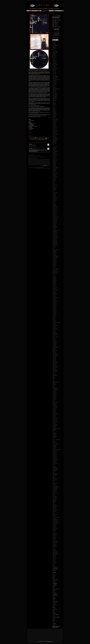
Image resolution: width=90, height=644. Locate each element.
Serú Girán (54, 492)
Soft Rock (54, 619)
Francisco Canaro (55, 219)
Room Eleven (54, 466)
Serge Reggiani (31, 138)
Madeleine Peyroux (55, 350)
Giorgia (54, 248)
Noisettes (54, 401)
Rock (54, 613)
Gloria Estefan (54, 255)
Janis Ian (54, 286)
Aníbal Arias (54, 69)
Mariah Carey (54, 360)
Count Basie (54, 158)
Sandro (54, 482)
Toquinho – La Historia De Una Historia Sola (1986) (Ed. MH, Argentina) (56, 20)
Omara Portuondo (55, 402)
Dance (54, 576)
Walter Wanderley (55, 553)
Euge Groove (54, 203)
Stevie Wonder (55, 511)
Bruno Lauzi (54, 116)
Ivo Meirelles (54, 279)
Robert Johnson (55, 456)
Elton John (54, 194)
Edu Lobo (54, 187)
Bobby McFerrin (55, 113)
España (54, 581)
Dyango (54, 183)
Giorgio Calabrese (55, 249)
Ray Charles (54, 448)
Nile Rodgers (54, 396)
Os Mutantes (54, 404)
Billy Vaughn (54, 103)
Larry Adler (54, 323)
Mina (53, 378)
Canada (54, 574)
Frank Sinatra (54, 223)
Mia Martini (54, 368)
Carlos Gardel (54, 124)
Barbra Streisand (55, 89)
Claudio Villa (54, 152)
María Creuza (54, 357)
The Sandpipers (55, 525)
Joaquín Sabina (55, 294)
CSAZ (44, 641)
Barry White (54, 90)
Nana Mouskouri (55, 387)
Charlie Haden (55, 141)
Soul (54, 620)
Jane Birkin (54, 285)
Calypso (54, 573)
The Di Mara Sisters (55, 520)
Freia (30, 148)
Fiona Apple (54, 210)
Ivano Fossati (54, 276)
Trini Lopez (54, 543)
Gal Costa (54, 229)
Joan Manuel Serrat (55, 289)
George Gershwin (55, 232)
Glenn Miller (54, 254)
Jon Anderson (54, 305)
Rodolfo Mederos (55, 463)
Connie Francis (55, 157)
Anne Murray (54, 72)
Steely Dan (54, 508)
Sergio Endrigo (55, 490)
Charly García (54, 143)
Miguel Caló (54, 374)
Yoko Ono (54, 561)
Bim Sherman (54, 104)
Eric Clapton (54, 201)
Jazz (54, 599)
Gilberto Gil (54, 246)
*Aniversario (54, 43)
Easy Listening (55, 579)
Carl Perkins (54, 123)
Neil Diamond (54, 392)
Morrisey (54, 383)
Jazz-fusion (55, 601)
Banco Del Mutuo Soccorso (56, 88)
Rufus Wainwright (55, 474)
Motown (54, 385)
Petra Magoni (54, 429)
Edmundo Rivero (55, 186)
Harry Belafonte (55, 259)
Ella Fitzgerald (54, 193)
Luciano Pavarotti (55, 342)
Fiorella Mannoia (55, 211)
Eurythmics (54, 204)
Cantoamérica (54, 122)
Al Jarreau (54, 54)
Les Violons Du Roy (55, 329)
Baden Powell (54, 86)
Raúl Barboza (54, 446)
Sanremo (54, 484)
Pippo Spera (54, 437)
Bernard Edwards (55, 95)
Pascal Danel (54, 410)
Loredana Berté (55, 334)
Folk (54, 587)
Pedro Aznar (54, 420)
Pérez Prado (54, 422)
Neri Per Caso (54, 393)
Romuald (54, 464)
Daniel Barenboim (55, 160)
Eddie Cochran (55, 184)
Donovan (54, 177)
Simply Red (54, 500)
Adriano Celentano (55, 51)
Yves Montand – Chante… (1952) (55, 23)
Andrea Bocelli (55, 63)
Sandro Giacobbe (55, 483)
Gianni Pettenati (55, 241)
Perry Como (54, 423)
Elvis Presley (54, 195)
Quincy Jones (54, 445)
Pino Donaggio (55, 436)
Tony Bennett (54, 537)
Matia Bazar (54, 365)
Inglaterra (55, 594)
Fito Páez (54, 212)
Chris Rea (54, 149)
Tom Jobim (54, 535)
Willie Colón (54, 555)
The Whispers (54, 529)
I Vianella (54, 267)
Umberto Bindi (54, 545)
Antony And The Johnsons (56, 79)
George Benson (55, 231)
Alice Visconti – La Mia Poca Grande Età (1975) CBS (42, 168)
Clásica (54, 575)
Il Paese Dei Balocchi (55, 268)
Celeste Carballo (55, 134)
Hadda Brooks (54, 258)
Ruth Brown (54, 475)
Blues (54, 570)
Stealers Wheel (55, 507)
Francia (54, 590)
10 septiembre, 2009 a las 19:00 (32, 144)
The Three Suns (55, 528)
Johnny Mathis (55, 304)
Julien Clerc (54, 314)
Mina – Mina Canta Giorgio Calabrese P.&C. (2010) (56, 26)
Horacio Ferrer (55, 265)
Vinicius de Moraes (55, 552)
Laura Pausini (54, 324)
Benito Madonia (55, 94)
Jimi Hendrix (54, 288)
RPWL (53, 472)
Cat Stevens (54, 132)
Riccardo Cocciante (55, 454)
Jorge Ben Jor (54, 306)
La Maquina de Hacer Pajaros (56, 322)
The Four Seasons (55, 521)
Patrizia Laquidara (55, 413)
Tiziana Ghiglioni (55, 534)
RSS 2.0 (48, 138)
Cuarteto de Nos (55, 159)
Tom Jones (54, 536)
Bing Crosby (54, 105)
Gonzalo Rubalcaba (55, 256)
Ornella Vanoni (55, 403)
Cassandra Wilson (55, 131)
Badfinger (54, 87)
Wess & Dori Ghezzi (55, 554)
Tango (53, 516)
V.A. (53, 547)
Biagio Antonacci (55, 98)
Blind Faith (54, 107)
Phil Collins (54, 432)
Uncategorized (55, 546)
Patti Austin (54, 414)
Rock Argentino (56, 614)
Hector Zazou (54, 264)
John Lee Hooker (55, 297)
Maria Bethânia (55, 356)
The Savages (54, 526)
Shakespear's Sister (55, 493)
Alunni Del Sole (55, 60)
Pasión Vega (54, 411)
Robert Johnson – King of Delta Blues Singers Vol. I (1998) (36, 167)
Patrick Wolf (54, 412)
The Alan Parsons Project (56, 517)
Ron (53, 465)
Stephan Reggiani (55, 509)
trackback (41, 139)
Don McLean (54, 174)
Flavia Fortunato (55, 213)
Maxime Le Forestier (55, 366)
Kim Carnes (54, 321)
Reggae (54, 611)
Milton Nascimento (55, 375)
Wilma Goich (54, 556)
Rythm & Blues (56, 617)
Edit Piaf (54, 185)
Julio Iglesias (54, 316)
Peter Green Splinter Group (56, 428)
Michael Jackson (55, 369)
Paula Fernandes (55, 419)
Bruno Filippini (55, 115)
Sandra (54, 481)
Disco (54, 578)
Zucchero (54, 563)
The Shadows (54, 527)
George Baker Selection (56, 230)
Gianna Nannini (55, 238)
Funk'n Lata (54, 228)
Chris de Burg (54, 148)
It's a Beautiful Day (55, 271)
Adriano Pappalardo (55, 52)
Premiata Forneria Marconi (56, 439)
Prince (53, 440)
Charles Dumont (55, 139)
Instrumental (55, 595)
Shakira (54, 494)
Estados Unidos (55, 584)
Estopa (54, 202)
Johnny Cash (54, 303)
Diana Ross (54, 169)
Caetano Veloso (55, 121)
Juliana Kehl (54, 313)
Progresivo (55, 609)
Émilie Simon (54, 196)
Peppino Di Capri (55, 421)
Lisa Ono (54, 331)
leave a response (37, 139)
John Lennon (54, 298)
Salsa (54, 618)
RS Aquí (30, 133)
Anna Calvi (54, 71)
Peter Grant (54, 427)
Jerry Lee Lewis (55, 287)
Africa (54, 565)
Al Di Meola (54, 53)
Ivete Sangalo (54, 278)
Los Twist (54, 338)
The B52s (54, 518)
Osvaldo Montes (55, 405)
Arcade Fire (54, 80)
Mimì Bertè (54, 377)
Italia (54, 598)
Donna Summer (55, 176)
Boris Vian (54, 114)
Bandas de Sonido (55, 569)
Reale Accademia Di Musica (56, 449)
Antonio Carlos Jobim (55, 77)
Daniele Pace (54, 161)
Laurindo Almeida (55, 325)
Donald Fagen (54, 175)
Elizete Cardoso (55, 192)
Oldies (54, 606)
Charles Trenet (55, 140)
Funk (54, 591)
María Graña (54, 359)
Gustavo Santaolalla (55, 257)
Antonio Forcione (55, 78)
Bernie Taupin (54, 97)
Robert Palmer (55, 457)
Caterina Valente (55, 133)
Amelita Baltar (54, 61)
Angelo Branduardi (55, 68)
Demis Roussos (55, 168)
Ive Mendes (54, 277)
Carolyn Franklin (55, 130)
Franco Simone (55, 221)
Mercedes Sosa (55, 367)
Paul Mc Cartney (55, 418)
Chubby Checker (55, 150)
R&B (53, 610)
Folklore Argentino (56, 588)
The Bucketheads (55, 519)
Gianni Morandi (55, 239)
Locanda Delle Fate (55, 333)
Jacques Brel (54, 280)
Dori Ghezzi (54, 178)
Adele (53, 50)
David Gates (54, 165)
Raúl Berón (54, 447)
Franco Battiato (55, 220)
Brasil (54, 572)
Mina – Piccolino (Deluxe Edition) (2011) (55, 22)
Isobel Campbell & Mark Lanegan (56, 270)
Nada (53, 386)
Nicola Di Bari (54, 395)
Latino (54, 603)
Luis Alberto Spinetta (55, 347)
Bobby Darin (54, 112)
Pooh (53, 438)
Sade (53, 476)
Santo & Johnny (55, 485)
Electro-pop (55, 580)
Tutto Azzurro (54, 544)
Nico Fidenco (54, 394)
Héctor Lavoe (54, 263)
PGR (53, 431)
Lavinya (51, 641)
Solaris (54, 503)
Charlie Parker (55, 142)
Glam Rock (54, 592)
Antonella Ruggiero (55, 76)
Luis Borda (54, 348)
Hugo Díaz (54, 266)
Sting (53, 512)
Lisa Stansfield (55, 332)
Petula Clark (54, 430)
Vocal (54, 624)
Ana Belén (54, 62)
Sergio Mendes (55, 491)
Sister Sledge (54, 501)
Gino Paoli (54, 247)
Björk (53, 106)
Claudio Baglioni (55, 151)
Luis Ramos (54, 349)
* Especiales (54, 42)
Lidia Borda (54, 330)
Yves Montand (54, 562)
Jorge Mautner (55, 307)
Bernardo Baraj (55, 96)
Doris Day (54, 179)
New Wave (54, 604)
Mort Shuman (54, 384)
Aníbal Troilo (54, 70)
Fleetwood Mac (55, 214)
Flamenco (54, 586)
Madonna (54, 351)
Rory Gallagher (55, 467)
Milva (53, 376)
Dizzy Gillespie (55, 170)
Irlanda (54, 596)
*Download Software (55, 45)
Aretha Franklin (55, 81)
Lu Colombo (54, 341)
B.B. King (54, 85)
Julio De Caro (54, 315)
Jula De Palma (55, 312)
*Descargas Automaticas (56, 44)
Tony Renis (54, 538)
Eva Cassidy (54, 205)
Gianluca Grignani (55, 237)
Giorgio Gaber (54, 250)
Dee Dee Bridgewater (55, 167)
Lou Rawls (54, 339)
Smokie (54, 502)
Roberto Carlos (55, 458)
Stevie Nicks (54, 510)
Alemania (54, 566)
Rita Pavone (54, 455)
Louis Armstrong (55, 340)
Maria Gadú (54, 358)
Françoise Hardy (55, 222)
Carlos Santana (55, 125)
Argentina (55, 568)
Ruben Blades (54, 473)
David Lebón (54, 166)
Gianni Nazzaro (55, 240)
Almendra (54, 59)
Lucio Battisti (54, 343)
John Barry (54, 296)
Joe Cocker (54, 295)
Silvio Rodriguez (55, 499)
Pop (54, 607)
